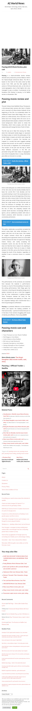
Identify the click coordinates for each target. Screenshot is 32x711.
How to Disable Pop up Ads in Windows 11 (17, 614)
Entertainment (19, 72)
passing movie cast (14, 451)
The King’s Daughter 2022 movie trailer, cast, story (14, 359)
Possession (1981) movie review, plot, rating (15, 593)
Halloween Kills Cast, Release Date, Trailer (15, 572)
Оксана (4, 603)
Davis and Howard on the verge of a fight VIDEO (12, 640)
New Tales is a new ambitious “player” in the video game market (15, 643)
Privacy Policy (6, 486)
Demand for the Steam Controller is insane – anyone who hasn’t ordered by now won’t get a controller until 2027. (15, 636)
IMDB (7, 353)
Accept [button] (14, 707)
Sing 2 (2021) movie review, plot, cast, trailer (15, 443)
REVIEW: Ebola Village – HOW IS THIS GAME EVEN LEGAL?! (14, 663)
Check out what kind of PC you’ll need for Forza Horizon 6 (13, 681)
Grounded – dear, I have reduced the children (14, 540)
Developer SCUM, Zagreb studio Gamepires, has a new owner (14, 632)
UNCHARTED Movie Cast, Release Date (14, 583)
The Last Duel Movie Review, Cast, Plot (14, 580)
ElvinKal (4, 622)
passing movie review (22, 453)
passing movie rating (10, 453)
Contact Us (5, 480)
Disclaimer (5, 483)
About (3, 477)
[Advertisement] (16, 29)
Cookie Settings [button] (6, 707)
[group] (16, 342)
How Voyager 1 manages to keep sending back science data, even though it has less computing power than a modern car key (15, 529)
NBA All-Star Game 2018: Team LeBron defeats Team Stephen (14, 650)
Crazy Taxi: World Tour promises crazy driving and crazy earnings (15, 673)
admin (9, 72)
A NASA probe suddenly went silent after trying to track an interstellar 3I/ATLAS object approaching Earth (14, 677)
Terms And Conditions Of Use (10, 489)
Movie (24, 72)
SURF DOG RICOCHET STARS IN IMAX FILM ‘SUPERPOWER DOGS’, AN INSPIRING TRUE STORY (15, 558)
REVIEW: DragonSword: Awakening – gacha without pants (13, 670)
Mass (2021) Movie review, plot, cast (13, 439)
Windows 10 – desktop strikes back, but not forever (16, 524)
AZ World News (16, 3)
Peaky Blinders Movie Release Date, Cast (15, 563)
